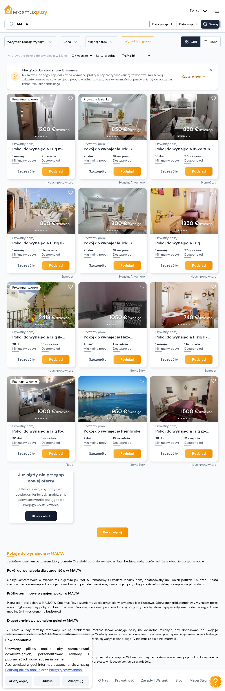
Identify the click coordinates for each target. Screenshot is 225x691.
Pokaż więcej (112, 532)
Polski (195, 11)
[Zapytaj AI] (215, 681)
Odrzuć (47, 681)
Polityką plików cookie (22, 669)
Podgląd (56, 171)
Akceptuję (75, 681)
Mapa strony (200, 680)
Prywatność (124, 680)
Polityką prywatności (66, 669)
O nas (103, 680)
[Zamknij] (211, 70)
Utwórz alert (41, 516)
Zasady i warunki (155, 680)
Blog (179, 680)
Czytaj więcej (18, 681)
